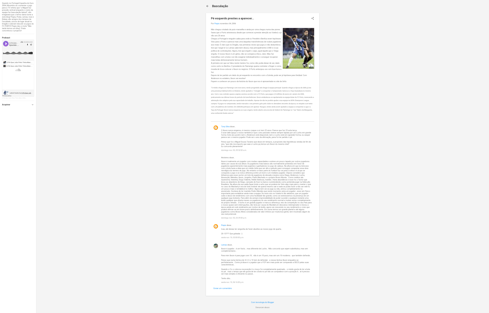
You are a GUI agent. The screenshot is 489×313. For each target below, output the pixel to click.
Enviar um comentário (223, 288)
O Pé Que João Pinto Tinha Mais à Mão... (14, 98)
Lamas (224, 245)
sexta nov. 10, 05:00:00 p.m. (232, 237)
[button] (312, 18)
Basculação (220, 6)
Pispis (223, 225)
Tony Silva (225, 126)
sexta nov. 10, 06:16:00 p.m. (232, 282)
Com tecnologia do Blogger (262, 302)
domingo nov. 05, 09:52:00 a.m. (234, 150)
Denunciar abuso (263, 307)
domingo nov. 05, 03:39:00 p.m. (234, 218)
